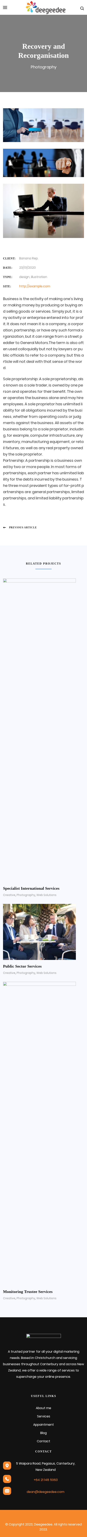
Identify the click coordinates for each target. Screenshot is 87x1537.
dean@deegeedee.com (45, 1491)
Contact (43, 1441)
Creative (9, 895)
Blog (43, 1433)
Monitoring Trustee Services (28, 1291)
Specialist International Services (31, 888)
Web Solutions (46, 895)
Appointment (43, 1424)
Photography (43, 67)
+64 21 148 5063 (46, 1480)
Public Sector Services (22, 966)
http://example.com (34, 286)
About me (43, 1408)
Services (43, 1416)
